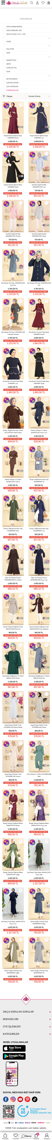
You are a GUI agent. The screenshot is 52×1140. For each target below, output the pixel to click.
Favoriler (15, 1138)
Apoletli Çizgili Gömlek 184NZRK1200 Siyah (39, 235)
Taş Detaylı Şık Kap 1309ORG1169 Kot (39, 284)
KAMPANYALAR (12, 90)
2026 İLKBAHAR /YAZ (14, 30)
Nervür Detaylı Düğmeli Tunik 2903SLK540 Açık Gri (13, 628)
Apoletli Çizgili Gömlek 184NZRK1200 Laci (39, 186)
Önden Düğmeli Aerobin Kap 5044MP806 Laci (39, 530)
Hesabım (47, 1138)
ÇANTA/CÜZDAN (12, 83)
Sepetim (36, 1136)
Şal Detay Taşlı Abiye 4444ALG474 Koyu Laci (13, 922)
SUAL (8, 71)
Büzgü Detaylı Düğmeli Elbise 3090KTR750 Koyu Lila (39, 824)
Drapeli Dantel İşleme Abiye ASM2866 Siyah (13, 186)
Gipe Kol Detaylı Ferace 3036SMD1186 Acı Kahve (13, 579)
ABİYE (8, 64)
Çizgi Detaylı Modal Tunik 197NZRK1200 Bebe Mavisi (13, 726)
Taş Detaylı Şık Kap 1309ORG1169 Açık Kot (13, 284)
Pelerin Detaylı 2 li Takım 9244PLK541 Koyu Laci (39, 431)
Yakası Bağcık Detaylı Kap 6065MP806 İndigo (39, 922)
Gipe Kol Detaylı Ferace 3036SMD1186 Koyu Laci (39, 579)
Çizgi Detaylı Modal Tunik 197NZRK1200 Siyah (39, 726)
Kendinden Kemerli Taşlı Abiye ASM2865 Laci (13, 382)
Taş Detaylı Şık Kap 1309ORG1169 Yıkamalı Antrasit (13, 333)
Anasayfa (5, 1138)
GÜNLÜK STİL (11, 68)
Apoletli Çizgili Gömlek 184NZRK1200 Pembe (13, 235)
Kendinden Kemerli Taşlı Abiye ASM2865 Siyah (39, 382)
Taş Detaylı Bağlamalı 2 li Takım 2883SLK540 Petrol (13, 677)
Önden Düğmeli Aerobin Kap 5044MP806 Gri (39, 480)
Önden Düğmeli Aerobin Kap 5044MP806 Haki (13, 530)
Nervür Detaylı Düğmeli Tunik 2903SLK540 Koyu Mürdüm (39, 628)
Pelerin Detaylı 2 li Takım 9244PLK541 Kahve (13, 480)
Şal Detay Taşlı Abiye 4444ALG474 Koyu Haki (39, 873)
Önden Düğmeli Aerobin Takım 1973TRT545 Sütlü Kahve (13, 431)
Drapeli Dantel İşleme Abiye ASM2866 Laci (39, 137)
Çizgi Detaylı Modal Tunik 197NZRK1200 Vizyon (13, 775)
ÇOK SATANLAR (12, 86)
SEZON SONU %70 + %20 (15, 34)
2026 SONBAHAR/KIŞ (14, 26)
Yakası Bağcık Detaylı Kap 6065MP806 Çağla (13, 972)
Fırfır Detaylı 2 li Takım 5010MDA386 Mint (39, 775)
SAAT (8, 53)
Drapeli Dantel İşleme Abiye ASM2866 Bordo (13, 137)
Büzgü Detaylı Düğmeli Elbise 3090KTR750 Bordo (13, 824)
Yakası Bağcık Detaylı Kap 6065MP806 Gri (39, 972)
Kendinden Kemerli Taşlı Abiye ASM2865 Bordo (39, 333)
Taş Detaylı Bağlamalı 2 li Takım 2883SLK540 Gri (39, 677)
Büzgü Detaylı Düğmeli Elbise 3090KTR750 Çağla (13, 873)
